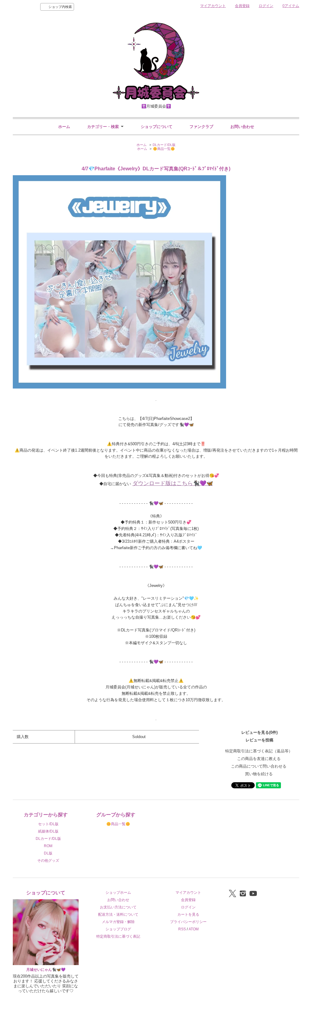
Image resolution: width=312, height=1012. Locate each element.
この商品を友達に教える (259, 758)
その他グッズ (48, 860)
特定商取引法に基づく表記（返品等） (258, 751)
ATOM (194, 929)
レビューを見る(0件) (259, 732)
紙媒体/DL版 (48, 831)
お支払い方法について (118, 907)
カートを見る (188, 914)
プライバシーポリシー (188, 922)
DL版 (48, 853)
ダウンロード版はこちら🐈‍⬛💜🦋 (173, 483)
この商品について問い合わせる (258, 766)
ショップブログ (118, 929)
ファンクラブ (201, 126)
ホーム (64, 126)
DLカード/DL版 (164, 145)
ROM (48, 846)
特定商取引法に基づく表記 (118, 936)
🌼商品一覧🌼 (164, 149)
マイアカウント (213, 6)
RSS (182, 929)
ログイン (266, 6)
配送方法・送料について (118, 914)
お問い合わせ (242, 126)
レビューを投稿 (259, 740)
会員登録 (242, 6)
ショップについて (156, 126)
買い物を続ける (259, 774)
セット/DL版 (48, 824)
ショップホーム (118, 892)
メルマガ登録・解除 (118, 922)
